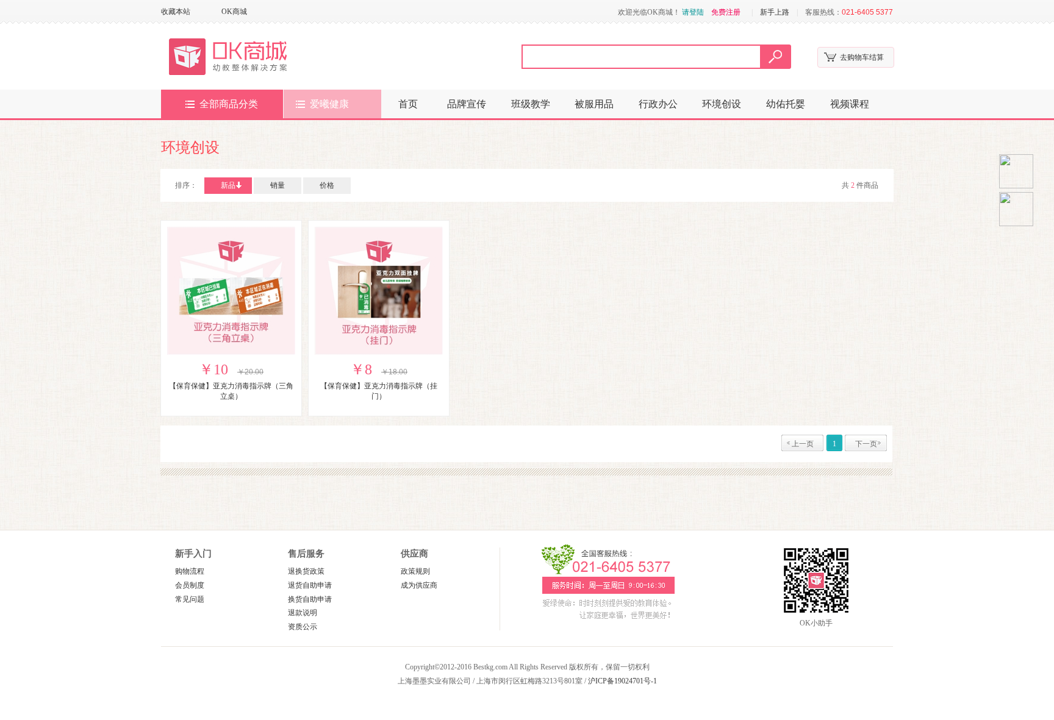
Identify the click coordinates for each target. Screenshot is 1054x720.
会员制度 (189, 585)
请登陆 (693, 12)
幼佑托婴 (785, 104)
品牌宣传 (466, 104)
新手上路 (774, 12)
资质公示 (302, 626)
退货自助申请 (310, 585)
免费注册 (725, 12)
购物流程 (189, 571)
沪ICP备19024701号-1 (622, 681)
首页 (408, 104)
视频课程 (849, 104)
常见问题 (189, 599)
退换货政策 (306, 571)
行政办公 (658, 104)
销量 (277, 185)
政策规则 (415, 571)
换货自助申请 (310, 599)
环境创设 (721, 104)
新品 (228, 185)
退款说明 (302, 612)
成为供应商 (419, 585)
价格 (327, 185)
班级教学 (530, 104)
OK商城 (234, 11)
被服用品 (594, 104)
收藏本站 (175, 11)
